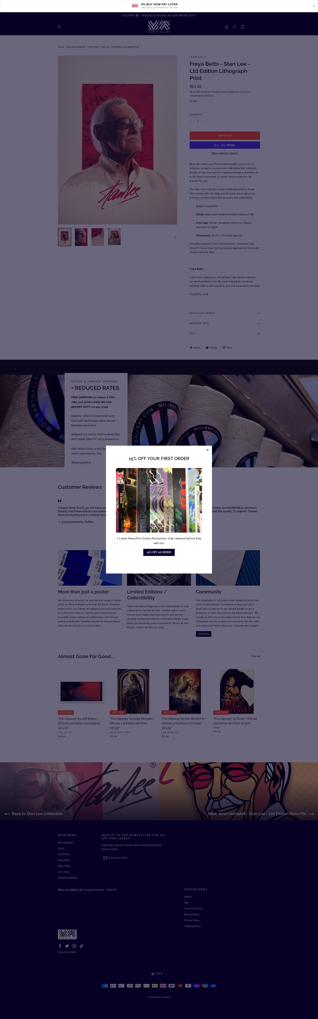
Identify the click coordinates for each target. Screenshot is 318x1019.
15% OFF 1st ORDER (159, 552)
